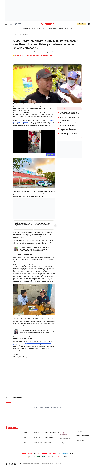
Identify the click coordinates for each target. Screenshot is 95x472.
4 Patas (24, 445)
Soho (24, 440)
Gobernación (22, 356)
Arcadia (24, 437)
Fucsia (24, 442)
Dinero (24, 435)
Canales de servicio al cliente (82, 435)
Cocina (35, 440)
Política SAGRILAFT (48, 440)
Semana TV (25, 432)
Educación (36, 430)
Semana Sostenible (38, 445)
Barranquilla (25, 34)
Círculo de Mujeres (38, 442)
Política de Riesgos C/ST (49, 437)
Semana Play (26, 430)
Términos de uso (48, 430)
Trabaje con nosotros (81, 437)
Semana (15, 34)
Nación (20, 34)
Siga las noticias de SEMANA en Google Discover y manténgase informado (33, 55)
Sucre (15, 356)
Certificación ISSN (48, 442)
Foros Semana (37, 432)
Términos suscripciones (49, 435)
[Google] (6, 464)
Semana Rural (37, 437)
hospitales (29, 356)
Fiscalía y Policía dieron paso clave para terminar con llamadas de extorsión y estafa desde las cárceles (23, 224)
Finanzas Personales (38, 435)
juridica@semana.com (65, 438)
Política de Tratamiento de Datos (51, 432)
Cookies (78, 442)
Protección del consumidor (66, 430)
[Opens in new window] (9, 464)
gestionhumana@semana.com (67, 443)
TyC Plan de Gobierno (49, 445)
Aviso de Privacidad (11, 467)
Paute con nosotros (80, 440)
